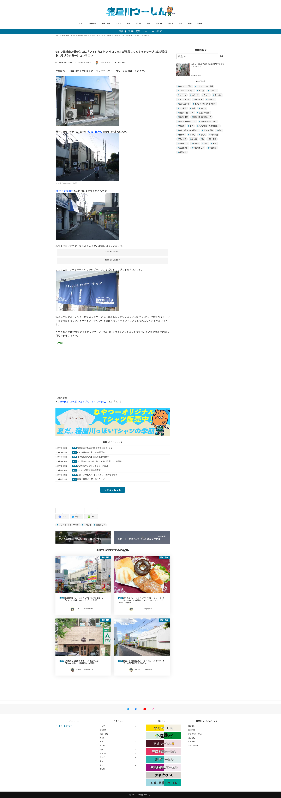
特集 (128, 23)
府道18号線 (208, 130)
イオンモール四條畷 (205, 86)
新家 (220, 130)
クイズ (170, 23)
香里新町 (182, 152)
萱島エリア (100, 524)
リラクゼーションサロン (68, 524)
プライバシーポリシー (196, 734)
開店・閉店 (106, 23)
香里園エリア (198, 148)
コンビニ (212, 90)
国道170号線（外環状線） (205, 104)
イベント (159, 23)
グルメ (118, 23)
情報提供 (92, 23)
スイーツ (182, 95)
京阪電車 (198, 99)
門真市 (196, 143)
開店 (214, 143)
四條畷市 (211, 99)
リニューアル (184, 99)
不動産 (199, 23)
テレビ (206, 95)
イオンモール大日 (186, 90)
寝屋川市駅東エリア (187, 121)
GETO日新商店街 (64, 191)
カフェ (201, 90)
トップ (81, 23)
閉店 (206, 143)
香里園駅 (212, 148)
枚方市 (194, 139)
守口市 (203, 108)
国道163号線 (184, 104)
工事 (191, 126)
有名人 (203, 134)
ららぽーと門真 (185, 86)
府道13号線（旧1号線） (188, 130)
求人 (181, 23)
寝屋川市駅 (183, 117)
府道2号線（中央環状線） (208, 126)
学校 (193, 108)
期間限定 (214, 134)
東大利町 (182, 139)
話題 (148, 23)
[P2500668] (87, 216)
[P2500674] (87, 156)
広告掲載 (191, 741)
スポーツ (195, 95)
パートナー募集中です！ (64, 726)
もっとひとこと (112, 489)
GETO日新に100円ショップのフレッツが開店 (82, 401)
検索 (221, 56)
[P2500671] (87, 291)
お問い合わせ (193, 745)
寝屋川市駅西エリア (209, 121)
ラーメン (218, 95)
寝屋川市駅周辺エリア (202, 117)
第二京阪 (212, 139)
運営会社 (191, 738)
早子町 (192, 134)
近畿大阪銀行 (95, 131)
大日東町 (182, 108)
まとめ (138, 23)
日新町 (182, 134)
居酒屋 (182, 126)
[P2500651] (87, 100)
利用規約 (191, 730)
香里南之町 (183, 148)
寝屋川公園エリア (186, 112)
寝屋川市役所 (204, 112)
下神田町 (87, 524)
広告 (190, 23)
